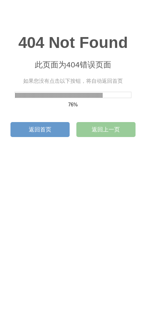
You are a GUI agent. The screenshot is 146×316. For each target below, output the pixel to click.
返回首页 (40, 129)
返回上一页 (106, 129)
